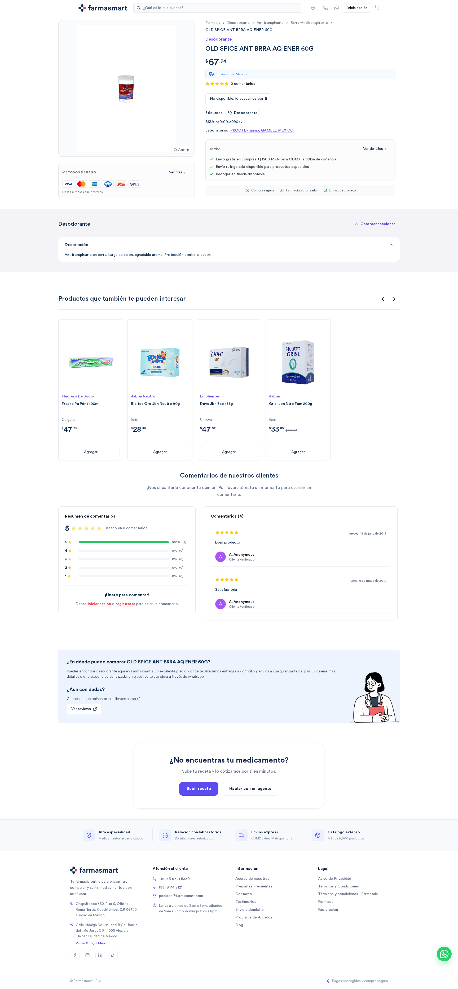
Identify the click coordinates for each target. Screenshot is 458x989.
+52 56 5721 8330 (174, 879)
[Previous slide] (382, 299)
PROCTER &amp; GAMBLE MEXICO (261, 130)
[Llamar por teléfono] (325, 8)
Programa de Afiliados (253, 917)
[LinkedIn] (100, 955)
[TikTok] (113, 955)
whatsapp (196, 676)
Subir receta (199, 789)
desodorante (238, 23)
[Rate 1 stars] (74, 528)
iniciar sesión (99, 604)
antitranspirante (270, 23)
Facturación (328, 910)
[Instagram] (87, 955)
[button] (313, 8)
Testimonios (245, 902)
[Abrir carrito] (377, 7)
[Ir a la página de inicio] (102, 8)
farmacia (212, 23)
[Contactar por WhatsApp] (337, 8)
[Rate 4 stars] (93, 528)
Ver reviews (81, 709)
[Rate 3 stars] (86, 528)
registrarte (125, 604)
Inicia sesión (357, 8)
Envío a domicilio (249, 910)
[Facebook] (75, 955)
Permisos (325, 902)
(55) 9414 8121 (170, 887)
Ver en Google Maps (91, 943)
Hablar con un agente (250, 789)
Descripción (76, 245)
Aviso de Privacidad (334, 879)
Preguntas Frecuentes (253, 886)
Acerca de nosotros (252, 879)
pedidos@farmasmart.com (181, 896)
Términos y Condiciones (338, 886)
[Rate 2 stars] (80, 528)
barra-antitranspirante (309, 23)
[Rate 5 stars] (99, 528)
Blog (239, 925)
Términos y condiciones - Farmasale (348, 894)
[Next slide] (394, 299)
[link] (238, 30)
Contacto (243, 894)
